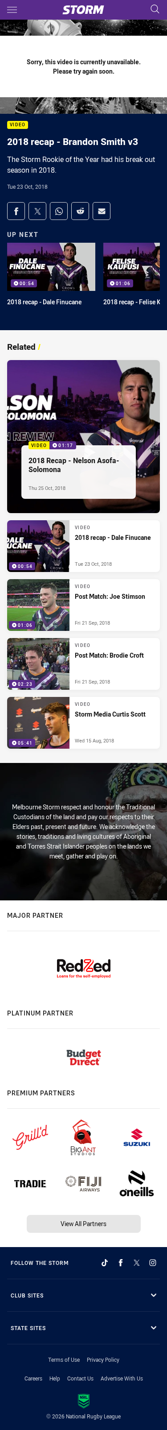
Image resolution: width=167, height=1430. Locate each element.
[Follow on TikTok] (104, 1263)
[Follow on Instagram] (152, 1263)
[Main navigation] (12, 10)
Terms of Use (64, 1359)
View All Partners (83, 1223)
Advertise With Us (122, 1378)
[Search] (155, 9)
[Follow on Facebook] (120, 1263)
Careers (33, 1378)
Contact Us (80, 1378)
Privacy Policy (103, 1359)
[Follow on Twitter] (136, 1263)
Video (17, 125)
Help (54, 1378)
